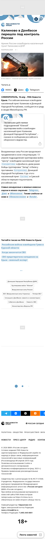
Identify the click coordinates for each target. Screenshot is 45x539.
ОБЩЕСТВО (18, 432)
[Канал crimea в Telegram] (6, 413)
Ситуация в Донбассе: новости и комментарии (22, 298)
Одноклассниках (17, 197)
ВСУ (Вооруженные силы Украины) (16, 294)
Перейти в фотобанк (34, 79)
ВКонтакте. (16, 193)
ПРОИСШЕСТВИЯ (31, 432)
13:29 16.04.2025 (7, 50)
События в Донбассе (16, 302)
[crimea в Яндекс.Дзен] (25, 413)
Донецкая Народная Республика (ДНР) (22, 281)
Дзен (4, 193)
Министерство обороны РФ (22, 306)
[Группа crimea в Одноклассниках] (35, 413)
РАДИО (31, 440)
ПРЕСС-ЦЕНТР (19, 440)
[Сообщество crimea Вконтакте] (15, 413)
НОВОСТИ (6, 440)
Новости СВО (31, 302)
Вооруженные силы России (22, 290)
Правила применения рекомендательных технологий (19, 472)
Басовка (24, 176)
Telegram (33, 190)
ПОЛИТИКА (6, 432)
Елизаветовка (8, 164)
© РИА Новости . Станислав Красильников (14, 79)
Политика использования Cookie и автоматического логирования (16, 465)
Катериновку (20, 170)
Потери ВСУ (37, 294)
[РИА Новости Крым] (10, 25)
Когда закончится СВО (14, 252)
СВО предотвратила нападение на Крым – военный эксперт (20, 258)
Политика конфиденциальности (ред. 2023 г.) (21, 468)
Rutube (33, 197)
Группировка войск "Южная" (22, 285)
